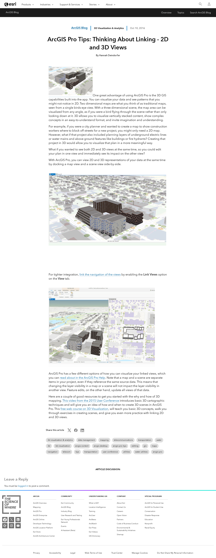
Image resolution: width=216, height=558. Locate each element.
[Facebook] (4, 519)
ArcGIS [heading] (36, 496)
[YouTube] (18, 525)
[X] (11, 519)
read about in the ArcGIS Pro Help (82, 377)
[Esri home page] (10, 4)
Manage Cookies (140, 553)
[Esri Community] (4, 525)
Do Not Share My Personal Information (175, 553)
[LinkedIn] (18, 519)
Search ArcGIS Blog (200, 12)
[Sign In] (209, 4)
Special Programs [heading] (153, 496)
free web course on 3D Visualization (84, 409)
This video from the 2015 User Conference (90, 400)
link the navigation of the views (100, 274)
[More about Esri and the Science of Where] (11, 505)
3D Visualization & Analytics (109, 28)
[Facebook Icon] (76, 431)
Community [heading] (66, 496)
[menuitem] (44, 503)
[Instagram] (11, 525)
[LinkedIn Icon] (82, 431)
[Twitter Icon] (69, 431)
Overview (166, 12)
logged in (23, 486)
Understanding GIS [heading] (98, 496)
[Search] (200, 4)
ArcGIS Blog (12, 12)
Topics (180, 12)
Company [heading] (121, 496)
